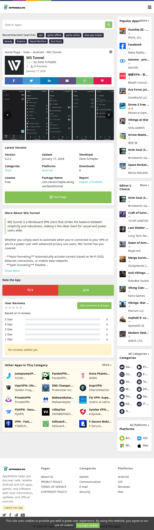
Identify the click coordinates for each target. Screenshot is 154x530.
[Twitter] (4, 514)
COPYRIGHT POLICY (54, 492)
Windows (128, 445)
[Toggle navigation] (150, 7)
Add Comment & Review (94, 305)
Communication (128, 374)
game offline (54, 35)
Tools (26, 52)
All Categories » (138, 354)
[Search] (108, 24)
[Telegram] (15, 514)
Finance (128, 396)
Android (38, 52)
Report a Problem (91, 182)
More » (106, 364)
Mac (145, 445)
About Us (47, 477)
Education (128, 404)
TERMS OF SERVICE (53, 487)
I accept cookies (87, 525)
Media (128, 389)
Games (128, 367)
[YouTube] (22, 514)
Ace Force (56, 41)
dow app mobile (93, 35)
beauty (8, 41)
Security (128, 381)
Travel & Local (128, 411)
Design (145, 396)
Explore (21, 41)
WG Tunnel (54, 52)
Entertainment (145, 367)
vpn (41, 35)
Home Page (12, 52)
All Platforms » (139, 425)
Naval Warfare (38, 41)
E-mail (145, 374)
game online (73, 35)
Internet (145, 389)
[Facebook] (9, 514)
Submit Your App (13, 507)
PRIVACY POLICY (51, 482)
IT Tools (145, 404)
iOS (145, 438)
